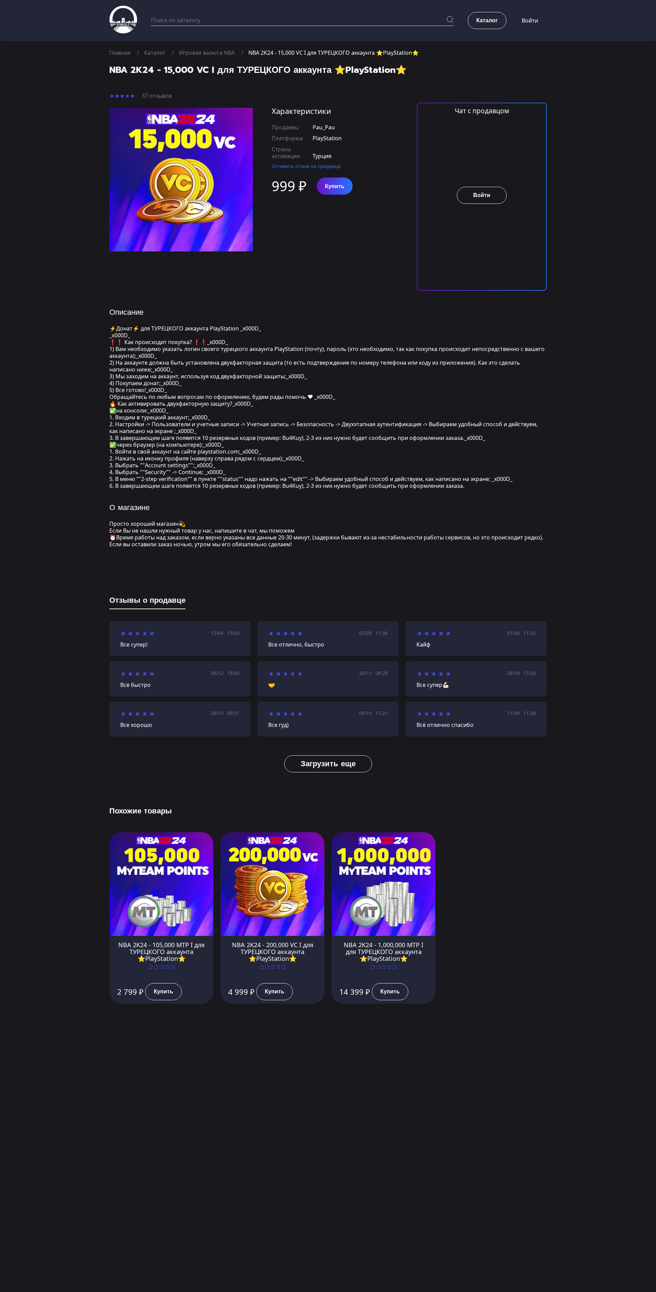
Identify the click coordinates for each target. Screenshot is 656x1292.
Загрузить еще (328, 763)
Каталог (154, 52)
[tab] (147, 602)
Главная (120, 52)
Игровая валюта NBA (207, 52)
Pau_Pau (324, 127)
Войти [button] (530, 20)
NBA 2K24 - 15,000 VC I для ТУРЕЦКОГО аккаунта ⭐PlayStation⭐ (333, 52)
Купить (334, 186)
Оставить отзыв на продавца (306, 166)
